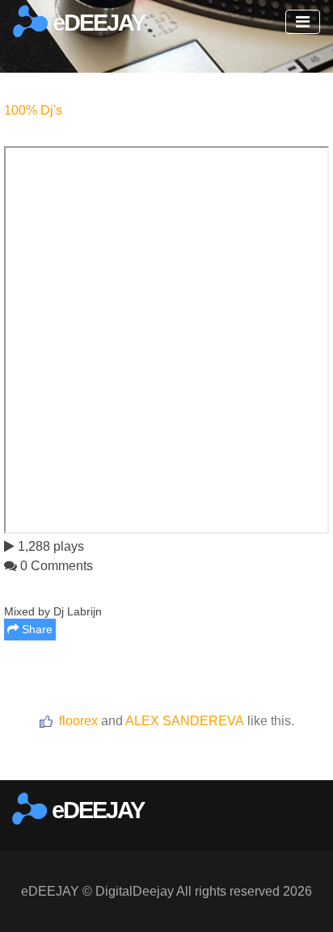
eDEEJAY (96, 23)
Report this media (278, 759)
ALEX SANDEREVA (184, 721)
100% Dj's (33, 110)
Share (36, 629)
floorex (78, 721)
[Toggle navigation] (302, 22)
